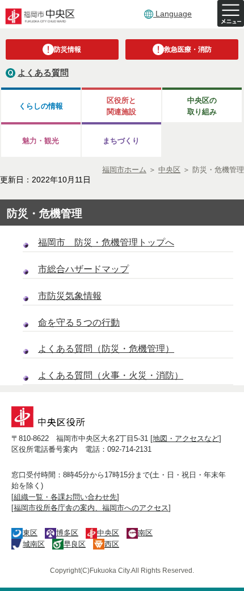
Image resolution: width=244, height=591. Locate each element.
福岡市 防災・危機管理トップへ (106, 242)
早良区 (75, 544)
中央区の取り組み (202, 105)
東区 (30, 532)
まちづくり (121, 140)
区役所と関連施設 (121, 105)
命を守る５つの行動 (79, 322)
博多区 (67, 532)
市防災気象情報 (70, 296)
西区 (111, 544)
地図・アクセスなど (186, 438)
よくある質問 (43, 72)
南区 (145, 532)
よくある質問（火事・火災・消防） (110, 375)
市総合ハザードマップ (83, 269)
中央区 (108, 532)
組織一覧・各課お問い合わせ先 (65, 497)
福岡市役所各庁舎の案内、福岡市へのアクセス (91, 507)
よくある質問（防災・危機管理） (106, 348)
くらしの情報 (41, 106)
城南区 (34, 544)
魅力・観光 (40, 140)
